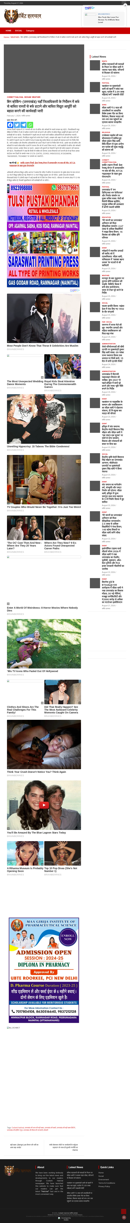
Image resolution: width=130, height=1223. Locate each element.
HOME (8, 31)
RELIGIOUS (106, 132)
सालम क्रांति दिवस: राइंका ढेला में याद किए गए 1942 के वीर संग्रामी (113, 308)
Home (101, 1173)
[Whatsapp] (30, 125)
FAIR (103, 322)
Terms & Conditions (107, 1183)
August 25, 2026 (108, 210)
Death (104, 61)
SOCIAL (18, 31)
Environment (104, 1179)
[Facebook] (10, 125)
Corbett (105, 160)
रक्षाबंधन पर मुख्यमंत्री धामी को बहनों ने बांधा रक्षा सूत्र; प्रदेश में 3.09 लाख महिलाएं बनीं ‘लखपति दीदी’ (113, 90)
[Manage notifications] (124, 1217)
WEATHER (36, 97)
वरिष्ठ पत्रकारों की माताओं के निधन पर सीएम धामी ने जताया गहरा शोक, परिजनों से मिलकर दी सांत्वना (113, 68)
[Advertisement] (44, 897)
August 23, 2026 (108, 417)
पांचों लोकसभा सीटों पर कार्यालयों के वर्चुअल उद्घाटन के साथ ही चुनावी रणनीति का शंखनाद (63, 1147)
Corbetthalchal (15, 97)
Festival (105, 83)
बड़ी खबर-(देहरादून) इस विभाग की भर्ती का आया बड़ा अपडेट (24, 1146)
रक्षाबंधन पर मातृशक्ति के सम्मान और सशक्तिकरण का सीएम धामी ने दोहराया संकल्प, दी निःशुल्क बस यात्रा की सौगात (112, 407)
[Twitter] (17, 125)
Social (105, 303)
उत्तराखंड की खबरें (50, 1128)
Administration (109, 344)
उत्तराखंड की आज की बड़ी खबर (34, 1128)
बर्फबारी (46, 1130)
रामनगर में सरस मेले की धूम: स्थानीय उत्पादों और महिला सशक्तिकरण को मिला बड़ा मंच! (112, 329)
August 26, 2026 (108, 76)
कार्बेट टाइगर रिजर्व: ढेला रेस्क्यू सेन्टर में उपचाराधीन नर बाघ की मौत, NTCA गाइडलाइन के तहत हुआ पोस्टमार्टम (113, 170)
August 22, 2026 (108, 505)
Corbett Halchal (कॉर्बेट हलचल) (68, 1213)
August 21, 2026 (108, 606)
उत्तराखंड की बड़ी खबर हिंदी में (66, 1128)
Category (30, 31)
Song (104, 105)
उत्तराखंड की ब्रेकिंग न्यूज (15, 1130)
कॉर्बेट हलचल (26, 116)
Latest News (99, 56)
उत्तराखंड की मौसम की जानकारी (33, 1130)
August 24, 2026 (108, 337)
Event (104, 248)
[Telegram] (23, 125)
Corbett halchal (18, 1128)
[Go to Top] (123, 1211)
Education (106, 217)
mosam (27, 97)
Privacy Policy (104, 1186)
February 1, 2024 (13, 116)
